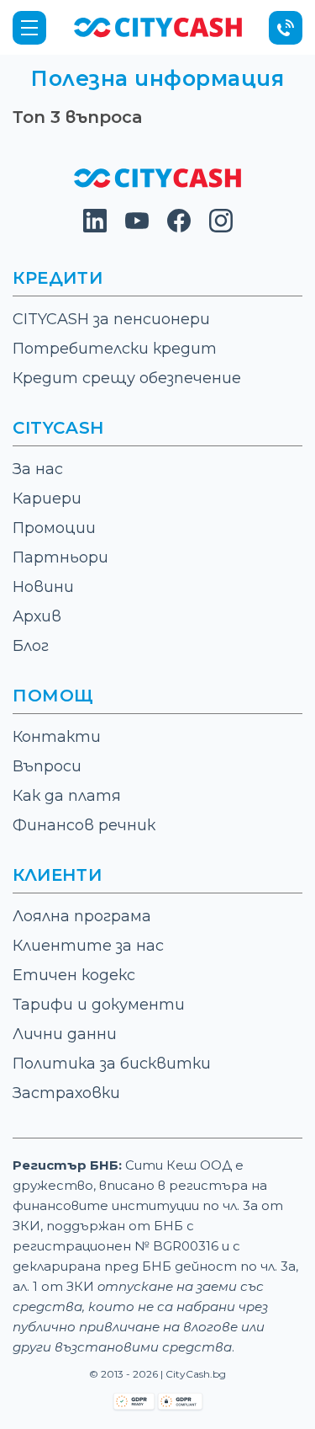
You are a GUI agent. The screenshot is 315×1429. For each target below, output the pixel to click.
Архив (37, 616)
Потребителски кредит (115, 348)
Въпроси (47, 766)
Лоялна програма (82, 916)
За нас (38, 469)
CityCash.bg (195, 1374)
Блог (31, 646)
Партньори (60, 557)
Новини (43, 587)
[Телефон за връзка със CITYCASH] (285, 27)
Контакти (57, 737)
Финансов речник (84, 825)
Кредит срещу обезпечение (127, 378)
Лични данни (65, 1034)
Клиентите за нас (88, 945)
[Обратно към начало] (158, 27)
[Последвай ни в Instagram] (221, 228)
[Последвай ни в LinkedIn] (95, 228)
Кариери (47, 498)
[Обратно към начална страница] (158, 183)
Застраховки (66, 1093)
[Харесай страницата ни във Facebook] (179, 228)
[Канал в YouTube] (137, 228)
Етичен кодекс (74, 975)
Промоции (54, 528)
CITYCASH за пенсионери (111, 319)
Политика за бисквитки (112, 1063)
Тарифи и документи (99, 1004)
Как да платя (67, 795)
